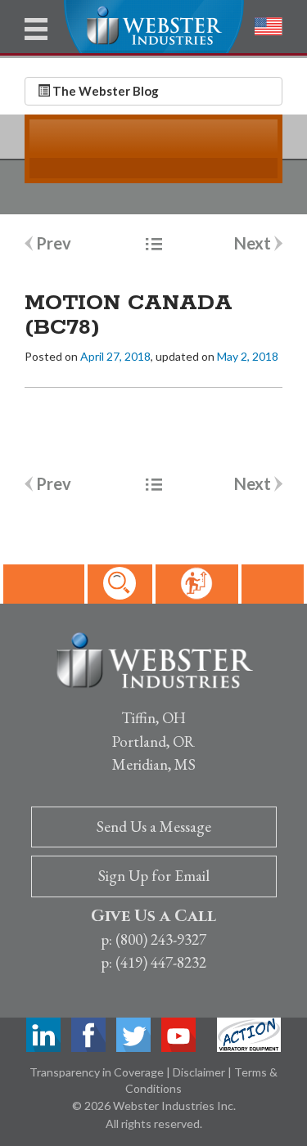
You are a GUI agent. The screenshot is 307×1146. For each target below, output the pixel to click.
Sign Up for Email (154, 875)
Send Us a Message (154, 826)
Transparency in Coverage (97, 1072)
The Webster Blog (104, 90)
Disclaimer (200, 1072)
